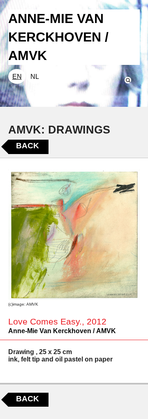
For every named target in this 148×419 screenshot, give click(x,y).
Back (27, 145)
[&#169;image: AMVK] (74, 235)
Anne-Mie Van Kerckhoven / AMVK (62, 330)
